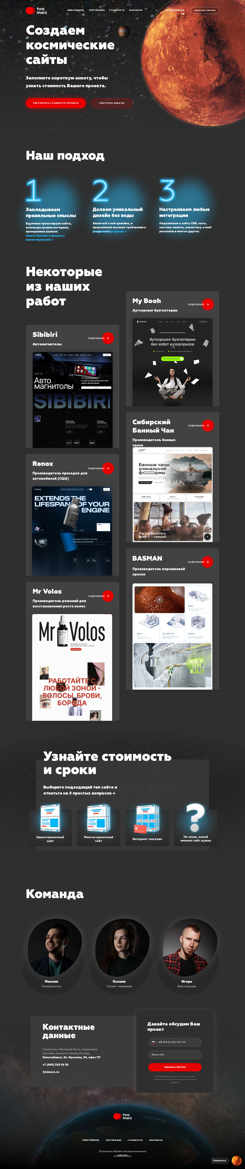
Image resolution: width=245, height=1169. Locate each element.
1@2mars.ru (50, 1072)
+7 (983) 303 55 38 (55, 1064)
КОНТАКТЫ (135, 10)
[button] (98, 824)
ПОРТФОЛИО (97, 10)
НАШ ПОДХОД (76, 10)
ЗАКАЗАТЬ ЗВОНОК (175, 1067)
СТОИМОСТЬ (117, 10)
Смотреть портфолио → (110, 231)
